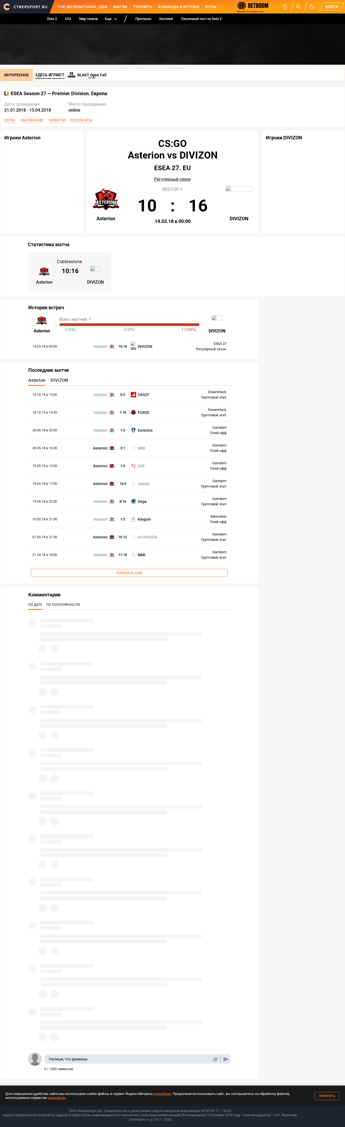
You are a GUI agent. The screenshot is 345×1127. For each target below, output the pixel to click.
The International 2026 (82, 7)
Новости (57, 120)
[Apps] (285, 6)
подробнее (162, 1094)
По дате (35, 605)
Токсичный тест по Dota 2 (201, 19)
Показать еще (129, 573)
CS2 (68, 19)
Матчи (120, 7)
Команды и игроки (178, 7)
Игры (210, 7)
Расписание (32, 120)
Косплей (166, 19)
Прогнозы (143, 19)
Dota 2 (52, 19)
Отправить (226, 1059)
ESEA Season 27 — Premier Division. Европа (59, 93)
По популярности (63, 605)
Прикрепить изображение (215, 1059)
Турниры (143, 7)
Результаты (81, 120)
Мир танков (88, 19)
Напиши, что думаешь (68, 1059)
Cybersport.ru (139, 1119)
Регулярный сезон (172, 179)
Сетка (9, 120)
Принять (327, 1096)
